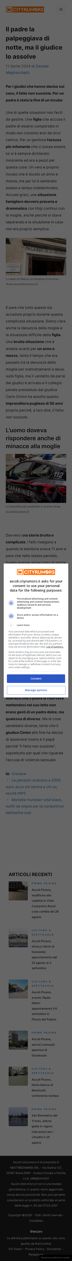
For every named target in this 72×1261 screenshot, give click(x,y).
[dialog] (36, 630)
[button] (36, 625)
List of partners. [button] (55, 646)
